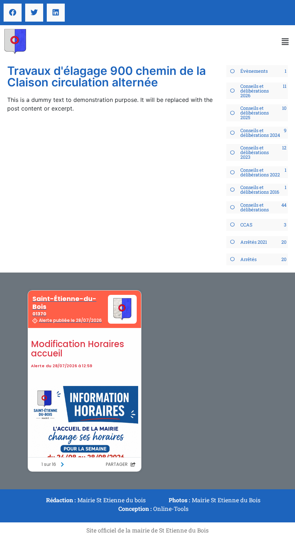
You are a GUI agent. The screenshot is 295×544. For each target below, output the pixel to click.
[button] (285, 41)
